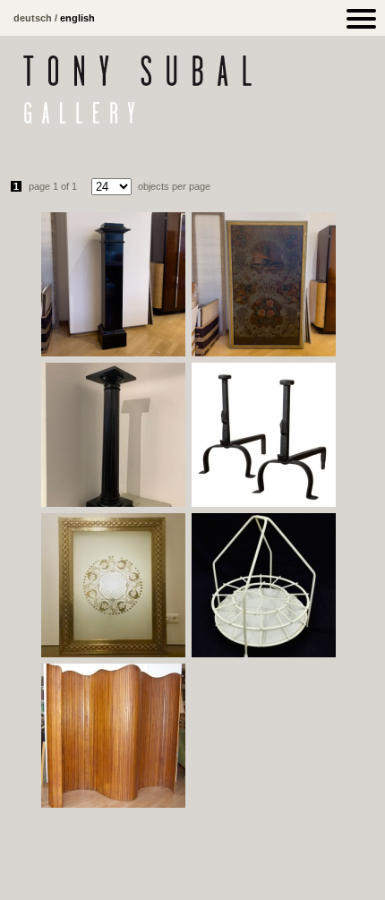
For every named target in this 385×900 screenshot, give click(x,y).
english (77, 18)
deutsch (32, 18)
